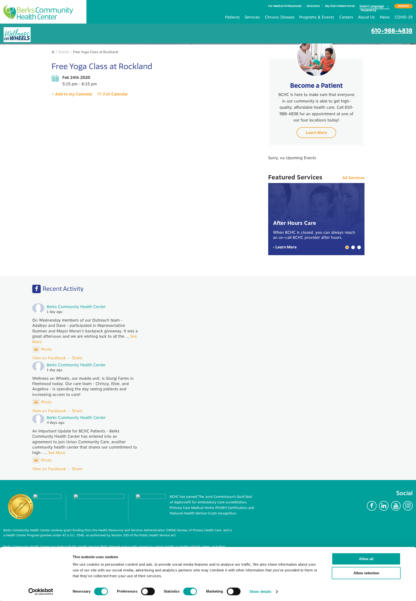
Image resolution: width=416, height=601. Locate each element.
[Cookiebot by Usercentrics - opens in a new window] (41, 591)
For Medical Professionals (285, 6)
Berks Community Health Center (38, 12)
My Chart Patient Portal (340, 6)
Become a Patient (316, 85)
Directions (313, 6)
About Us (366, 17)
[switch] (148, 591)
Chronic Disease (279, 17)
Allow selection (366, 573)
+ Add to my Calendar (72, 94)
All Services (353, 178)
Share (77, 358)
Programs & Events (316, 17)
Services (252, 17)
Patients (232, 17)
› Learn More (285, 247)
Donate (403, 6)
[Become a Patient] (316, 56)
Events (64, 52)
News (385, 17)
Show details (260, 591)
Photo (46, 349)
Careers (346, 17)
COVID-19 (404, 17)
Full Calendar (115, 94)
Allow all (366, 559)
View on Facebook (49, 358)
